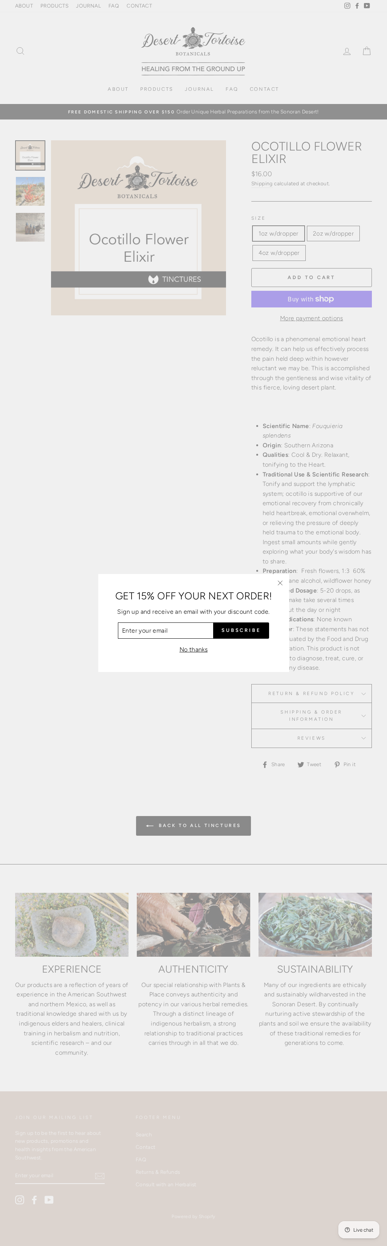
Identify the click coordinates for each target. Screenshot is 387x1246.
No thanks (194, 649)
